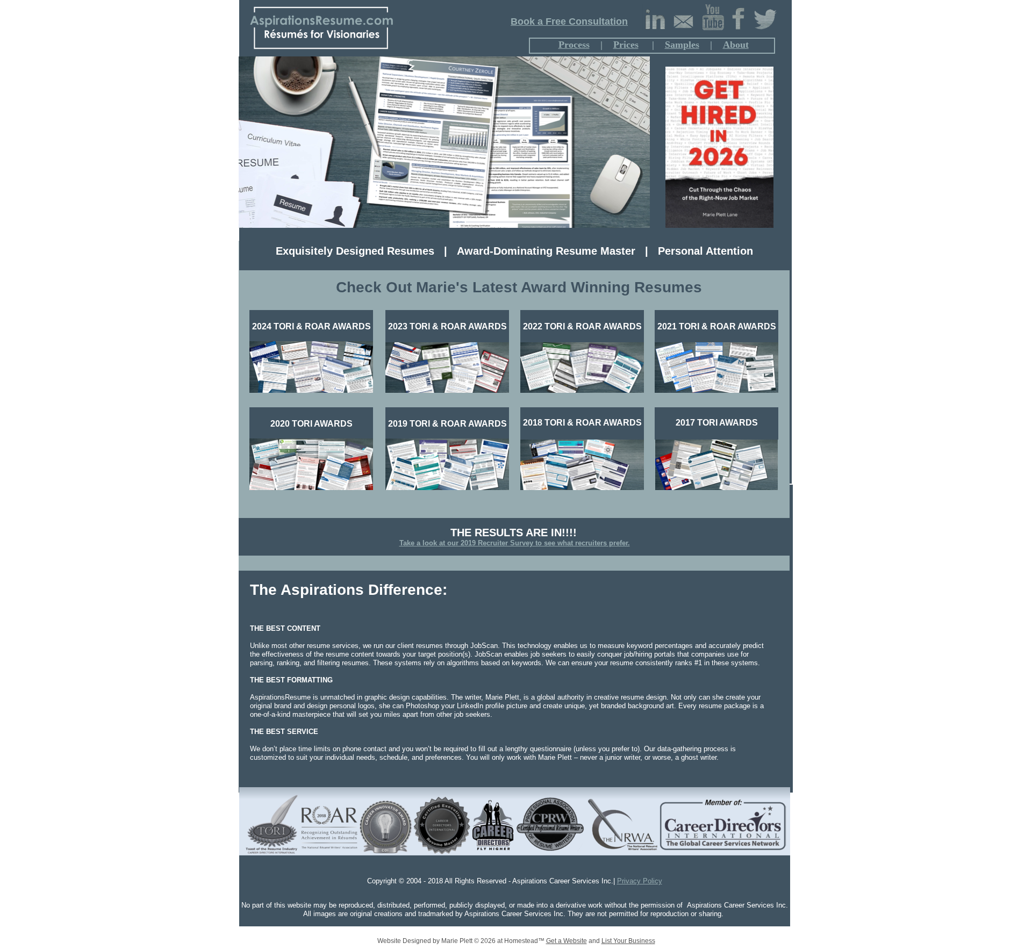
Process (574, 44)
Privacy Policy (639, 881)
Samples (682, 44)
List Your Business (628, 941)
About (736, 44)
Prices (626, 44)
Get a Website (566, 941)
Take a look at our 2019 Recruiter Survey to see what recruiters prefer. (514, 543)
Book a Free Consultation (569, 21)
